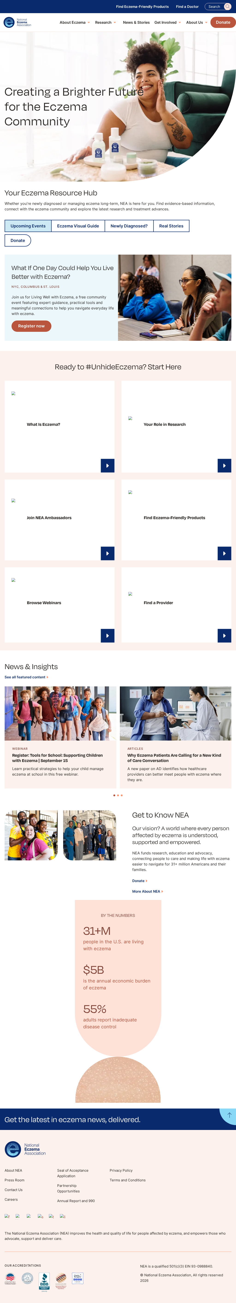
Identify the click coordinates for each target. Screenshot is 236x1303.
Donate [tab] (18, 240)
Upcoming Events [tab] (28, 226)
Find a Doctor (187, 6)
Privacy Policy (121, 1170)
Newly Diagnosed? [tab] (129, 226)
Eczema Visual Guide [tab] (78, 226)
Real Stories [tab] (171, 226)
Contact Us (14, 1190)
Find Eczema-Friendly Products (142, 6)
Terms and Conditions (128, 1180)
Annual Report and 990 (76, 1201)
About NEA (13, 1170)
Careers (11, 1199)
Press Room (14, 1180)
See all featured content (25, 677)
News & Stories (136, 22)
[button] (118, 1119)
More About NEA (146, 891)
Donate (138, 881)
